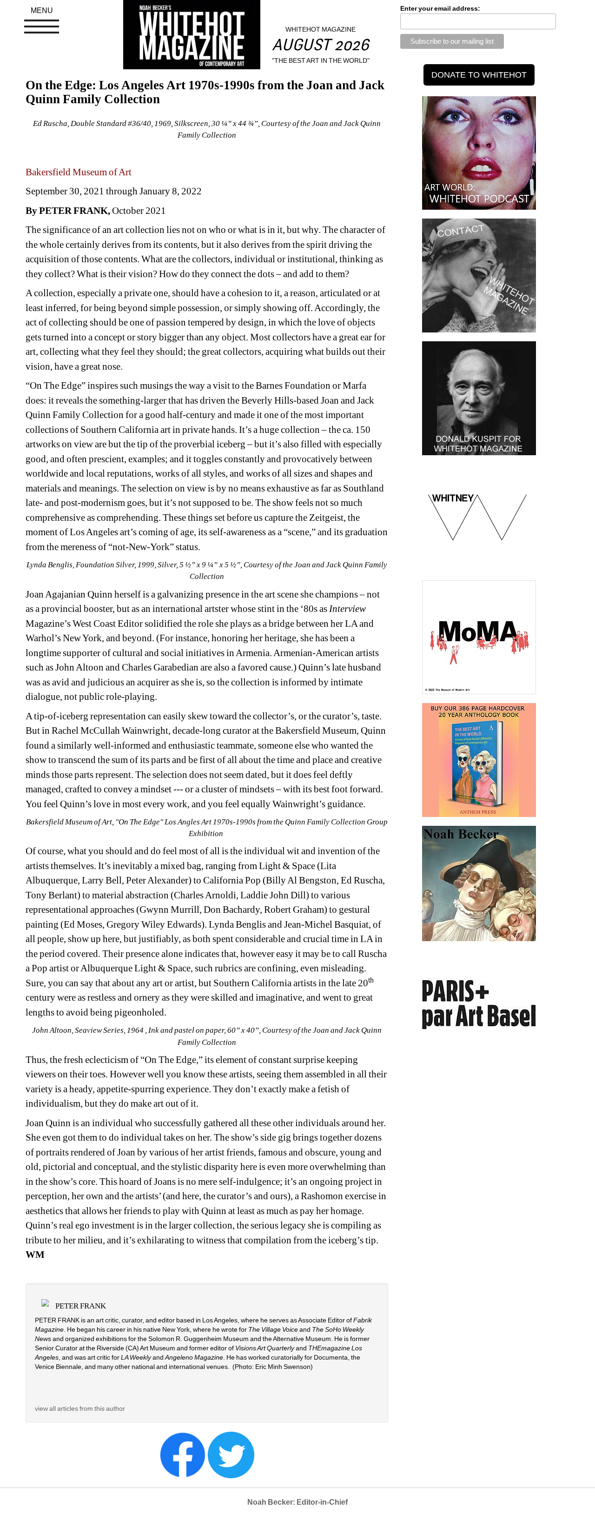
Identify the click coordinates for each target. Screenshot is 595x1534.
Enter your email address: (440, 8)
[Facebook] (182, 1454)
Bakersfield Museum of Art (79, 172)
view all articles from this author (80, 1408)
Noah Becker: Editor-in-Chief (297, 1502)
